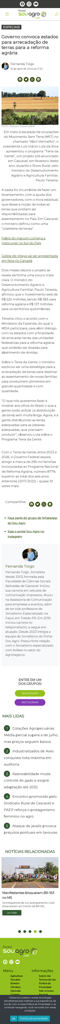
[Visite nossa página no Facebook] (22, 4)
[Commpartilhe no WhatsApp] (32, 79)
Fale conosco (46, 990)
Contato (15, 994)
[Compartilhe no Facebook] (31, 504)
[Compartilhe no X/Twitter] (37, 504)
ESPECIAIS (11, 27)
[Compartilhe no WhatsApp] (43, 504)
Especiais (15, 990)
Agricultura (16, 976)
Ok (13, 1018)
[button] (19, 931)
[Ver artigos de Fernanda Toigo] (6, 66)
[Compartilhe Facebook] (20, 79)
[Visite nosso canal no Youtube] (35, 4)
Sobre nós (45, 976)
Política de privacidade (34, 1018)
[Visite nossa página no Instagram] (29, 4)
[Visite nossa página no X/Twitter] (26, 79)
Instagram (30, 702)
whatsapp (30, 693)
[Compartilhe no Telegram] (38, 79)
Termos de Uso (47, 979)
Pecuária (15, 979)
